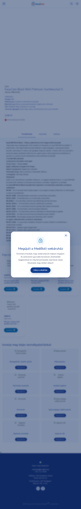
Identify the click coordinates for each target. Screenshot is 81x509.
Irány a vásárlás (40, 270)
